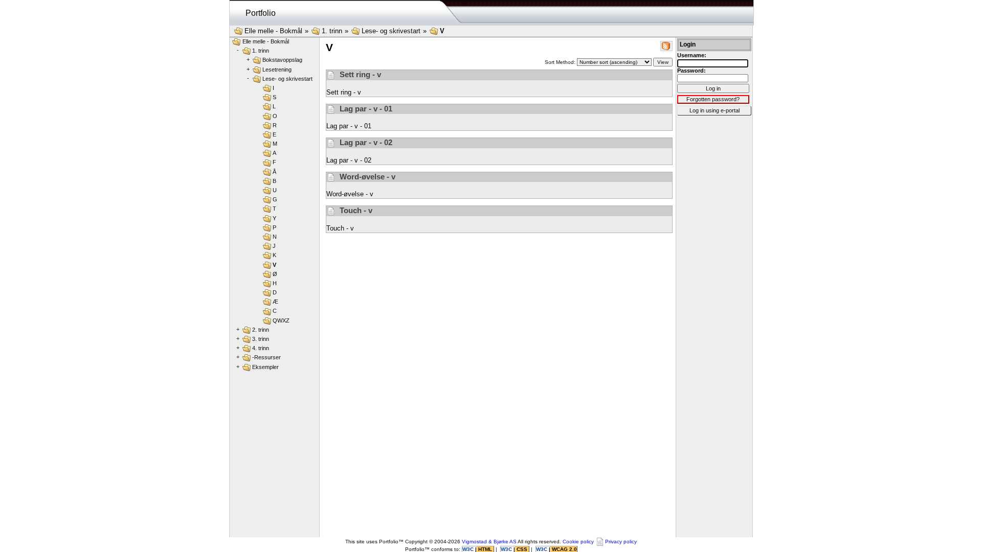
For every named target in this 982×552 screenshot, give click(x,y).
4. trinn (260, 348)
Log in (713, 88)
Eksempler (265, 367)
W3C (468, 549)
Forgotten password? (713, 99)
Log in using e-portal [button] (714, 110)
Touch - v (355, 210)
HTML (485, 549)
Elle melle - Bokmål (273, 31)
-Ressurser (266, 357)
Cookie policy (578, 541)
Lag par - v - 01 (365, 108)
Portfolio (261, 13)
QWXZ (281, 320)
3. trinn (260, 339)
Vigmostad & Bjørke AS (489, 541)
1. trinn (332, 31)
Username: (691, 55)
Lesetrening (277, 69)
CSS (522, 549)
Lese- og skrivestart (391, 31)
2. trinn (260, 330)
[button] (666, 45)
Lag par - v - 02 (365, 142)
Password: (691, 70)
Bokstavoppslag (282, 60)
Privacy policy (621, 541)
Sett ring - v (359, 74)
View (662, 62)
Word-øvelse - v (366, 176)
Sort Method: (561, 62)
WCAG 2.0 (563, 549)
